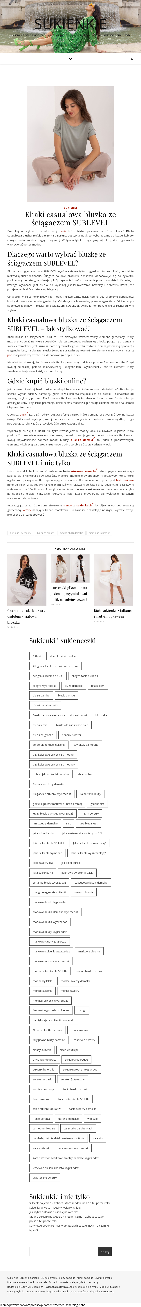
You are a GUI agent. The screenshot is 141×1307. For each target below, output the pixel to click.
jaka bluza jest (88, 823)
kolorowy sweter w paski (77, 872)
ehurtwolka (85, 774)
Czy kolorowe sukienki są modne (53, 754)
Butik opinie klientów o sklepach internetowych (89, 1291)
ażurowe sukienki (83, 471)
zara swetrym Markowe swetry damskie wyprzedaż (66, 1158)
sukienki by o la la (43, 1069)
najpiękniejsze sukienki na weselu (53, 1020)
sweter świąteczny (73, 1079)
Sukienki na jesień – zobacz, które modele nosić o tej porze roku (69, 1203)
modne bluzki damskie (71, 533)
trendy (67, 505)
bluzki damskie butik (45, 705)
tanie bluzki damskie (99, 533)
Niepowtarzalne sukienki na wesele (27, 1282)
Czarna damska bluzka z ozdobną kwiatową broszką (26, 616)
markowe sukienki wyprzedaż (51, 951)
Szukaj (105, 1252)
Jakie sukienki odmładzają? (89, 843)
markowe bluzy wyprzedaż (50, 932)
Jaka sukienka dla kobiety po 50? (82, 833)
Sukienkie (12, 1277)
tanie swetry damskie (82, 1109)
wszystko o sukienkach (78, 1128)
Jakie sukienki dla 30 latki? (48, 843)
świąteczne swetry (45, 1177)
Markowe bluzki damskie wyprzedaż (55, 912)
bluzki (62, 231)
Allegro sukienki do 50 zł (48, 676)
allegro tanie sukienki (85, 676)
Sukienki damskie (29, 1277)
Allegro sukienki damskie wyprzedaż (55, 666)
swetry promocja (44, 1089)
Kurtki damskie (85, 1277)
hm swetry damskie (45, 823)
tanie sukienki (41, 1099)
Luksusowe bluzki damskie (91, 882)
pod (9, 355)
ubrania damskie (68, 1118)
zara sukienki (41, 1148)
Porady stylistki (15, 1291)
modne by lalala (42, 981)
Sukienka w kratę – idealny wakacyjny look (55, 1207)
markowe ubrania (89, 951)
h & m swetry (90, 813)
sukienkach (84, 505)
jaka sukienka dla (43, 833)
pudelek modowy (35, 1291)
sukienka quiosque (76, 1059)
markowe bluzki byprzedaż (49, 902)
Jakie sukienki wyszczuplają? (88, 853)
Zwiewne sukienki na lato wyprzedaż (56, 1168)
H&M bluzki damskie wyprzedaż (53, 813)
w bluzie (92, 1118)
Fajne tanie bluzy (90, 794)
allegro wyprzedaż (44, 685)
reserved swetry (84, 1040)
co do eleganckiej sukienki (49, 744)
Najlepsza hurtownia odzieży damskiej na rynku (71, 1286)
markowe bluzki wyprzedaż (50, 922)
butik (23, 414)
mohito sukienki (42, 990)
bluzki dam (97, 685)
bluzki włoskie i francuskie (72, 725)
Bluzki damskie (49, 1277)
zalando (98, 1138)
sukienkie (70, 23)
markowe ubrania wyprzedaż (51, 961)
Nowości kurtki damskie (47, 1030)
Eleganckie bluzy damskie (49, 784)
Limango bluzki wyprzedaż (49, 882)
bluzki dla (101, 715)
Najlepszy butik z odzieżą (84, 1282)
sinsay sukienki (42, 1050)
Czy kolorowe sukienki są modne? (54, 764)
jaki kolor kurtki (70, 862)
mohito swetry (70, 990)
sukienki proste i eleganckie (80, 1069)
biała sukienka (125, 480)
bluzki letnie (40, 725)
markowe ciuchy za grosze (49, 941)
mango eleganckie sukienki (49, 892)
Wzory (27, 510)
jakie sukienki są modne (47, 853)
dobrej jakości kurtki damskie (51, 774)
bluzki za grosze (45, 533)
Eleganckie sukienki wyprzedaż (52, 794)
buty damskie (54, 1291)
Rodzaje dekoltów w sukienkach (25, 1286)
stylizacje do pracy (44, 1059)
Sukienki (70, 207)
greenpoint (97, 804)
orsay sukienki (79, 1030)
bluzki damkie (41, 695)
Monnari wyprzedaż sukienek (51, 1010)
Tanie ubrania (41, 1118)
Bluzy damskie (67, 1277)
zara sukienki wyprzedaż (72, 1148)
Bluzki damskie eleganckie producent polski (60, 715)
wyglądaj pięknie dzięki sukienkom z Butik (58, 1138)
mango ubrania (84, 892)
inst (68, 823)
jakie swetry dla (43, 862)
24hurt (37, 656)
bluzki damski (66, 695)
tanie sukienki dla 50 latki (73, 1099)
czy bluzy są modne (86, 744)
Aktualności (113, 1286)
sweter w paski (42, 1079)
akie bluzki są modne (21, 533)
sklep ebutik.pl (69, 1050)
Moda (103, 1286)
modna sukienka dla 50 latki (50, 971)
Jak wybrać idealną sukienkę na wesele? (54, 1212)
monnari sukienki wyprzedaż (50, 1000)
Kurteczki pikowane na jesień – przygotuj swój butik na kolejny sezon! (69, 594)
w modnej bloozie (44, 1128)
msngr (82, 1010)
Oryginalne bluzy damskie (49, 1040)
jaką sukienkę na (43, 872)
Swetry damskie (104, 1277)
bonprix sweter (71, 735)
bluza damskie (74, 685)
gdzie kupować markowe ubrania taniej (57, 804)
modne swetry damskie (76, 981)
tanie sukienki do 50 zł (47, 1109)
